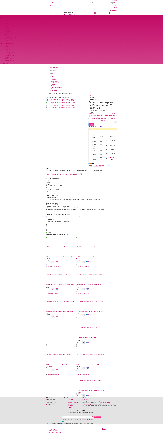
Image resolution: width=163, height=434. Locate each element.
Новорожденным (9, 32)
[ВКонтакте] (89, 163)
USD (116, 2)
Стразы (7, 45)
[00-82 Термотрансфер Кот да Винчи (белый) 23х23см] (103, 113)
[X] (93, 163)
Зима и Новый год (9, 60)
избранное (50, 321)
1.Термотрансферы (99, 165)
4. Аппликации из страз (73, 402)
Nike (6, 25)
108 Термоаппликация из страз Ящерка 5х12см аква (89, 311)
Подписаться (97, 416)
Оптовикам (51, 2)
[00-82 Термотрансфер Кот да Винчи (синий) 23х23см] (103, 117)
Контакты (51, 7)
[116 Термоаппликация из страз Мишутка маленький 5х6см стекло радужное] (90, 273)
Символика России (10, 22)
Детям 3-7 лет (8, 35)
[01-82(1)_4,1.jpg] (60, 107)
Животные (7, 57)
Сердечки (7, 49)
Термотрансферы (7, 17)
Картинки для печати (10, 42)
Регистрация (113, 10)
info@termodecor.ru (70, 14)
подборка (93, 166)
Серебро (7, 29)
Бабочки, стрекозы (10, 54)
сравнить (56, 321)
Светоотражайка (7, 61)
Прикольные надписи (10, 37)
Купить (91, 124)
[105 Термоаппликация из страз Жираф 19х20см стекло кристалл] (60, 273)
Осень (6, 19)
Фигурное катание (9, 58)
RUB (116, 0)
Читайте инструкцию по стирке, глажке (56, 176)
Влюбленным (8, 31)
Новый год (8, 40)
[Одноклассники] (91, 163)
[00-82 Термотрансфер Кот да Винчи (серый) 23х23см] (103, 115)
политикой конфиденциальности (87, 419)
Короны (7, 48)
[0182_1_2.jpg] (60, 102)
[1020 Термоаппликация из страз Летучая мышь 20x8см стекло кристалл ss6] (60, 246)
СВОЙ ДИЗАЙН (6, 16)
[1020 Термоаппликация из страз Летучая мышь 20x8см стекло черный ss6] (90, 246)
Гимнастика (8, 46)
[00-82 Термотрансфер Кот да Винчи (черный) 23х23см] (60, 96)
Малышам (7, 34)
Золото (7, 28)
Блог (50, 5)
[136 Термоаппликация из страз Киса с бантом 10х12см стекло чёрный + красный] (90, 379)
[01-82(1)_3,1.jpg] (60, 105)
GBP (116, 5)
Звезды (7, 51)
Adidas (6, 23)
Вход (115, 7)
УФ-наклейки (6, 63)
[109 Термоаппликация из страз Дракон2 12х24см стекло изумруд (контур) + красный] (60, 353)
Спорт (6, 26)
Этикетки (7, 20)
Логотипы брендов (10, 55)
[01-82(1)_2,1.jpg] (60, 104)
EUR (116, 4)
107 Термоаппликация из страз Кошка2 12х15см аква (89, 364)
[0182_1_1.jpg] (60, 100)
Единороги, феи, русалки (11, 38)
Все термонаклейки (54, 0)
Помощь (51, 3)
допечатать (99, 166)
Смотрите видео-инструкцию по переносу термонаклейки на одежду (64, 174)
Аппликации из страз (8, 43)
